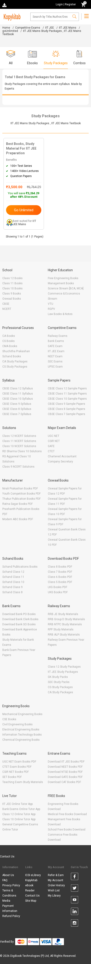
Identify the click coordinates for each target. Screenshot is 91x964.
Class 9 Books (11, 293)
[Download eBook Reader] (4, 4)
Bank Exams (56, 341)
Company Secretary (60, 461)
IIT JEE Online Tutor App (17, 804)
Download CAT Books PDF (64, 782)
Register (70, 4)
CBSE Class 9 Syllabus (16, 403)
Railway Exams (57, 336)
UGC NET (53, 436)
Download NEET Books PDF (65, 766)
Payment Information (9, 908)
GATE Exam (55, 346)
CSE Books (9, 719)
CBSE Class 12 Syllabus (17, 388)
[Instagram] (74, 923)
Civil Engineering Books (17, 724)
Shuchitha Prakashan (16, 351)
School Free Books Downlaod (66, 829)
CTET (51, 451)
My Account (55, 880)
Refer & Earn (56, 875)
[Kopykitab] (11, 16)
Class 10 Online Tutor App (18, 819)
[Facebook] (74, 877)
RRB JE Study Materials (63, 614)
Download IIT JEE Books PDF (66, 761)
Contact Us (7, 856)
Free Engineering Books (63, 278)
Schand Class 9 (12, 587)
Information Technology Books (22, 734)
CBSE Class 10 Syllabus (17, 398)
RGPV (51, 309)
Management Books (61, 283)
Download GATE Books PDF (65, 777)
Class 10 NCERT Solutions (19, 446)
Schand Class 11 (13, 577)
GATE (51, 446)
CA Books (8, 336)
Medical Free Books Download (67, 814)
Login (59, 4)
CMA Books (9, 346)
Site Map (30, 900)
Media (6, 900)
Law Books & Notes (60, 314)
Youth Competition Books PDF (21, 493)
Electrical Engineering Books (20, 729)
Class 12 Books (12, 278)
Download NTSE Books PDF (65, 771)
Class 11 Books (12, 283)
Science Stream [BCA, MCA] (66, 288)
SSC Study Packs (59, 682)
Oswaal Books (11, 298)
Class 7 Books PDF (60, 571)
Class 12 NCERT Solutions (19, 436)
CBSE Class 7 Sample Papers (66, 414)
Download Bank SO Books (19, 624)
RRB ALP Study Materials (64, 634)
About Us (8, 875)
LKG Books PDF (57, 587)
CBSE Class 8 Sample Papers (66, 409)
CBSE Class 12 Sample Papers (67, 388)
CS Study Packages (14, 366)
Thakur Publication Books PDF (21, 498)
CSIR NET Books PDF (15, 771)
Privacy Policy (11, 885)
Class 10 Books (12, 288)
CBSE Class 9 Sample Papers (66, 403)
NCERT (6, 309)
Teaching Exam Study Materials (22, 782)
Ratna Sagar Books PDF (17, 503)
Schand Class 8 (12, 592)
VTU (50, 303)
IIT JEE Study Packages (63, 671)
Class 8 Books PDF (60, 566)
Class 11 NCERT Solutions (19, 441)
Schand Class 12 (13, 571)
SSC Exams (55, 361)
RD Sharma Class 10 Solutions (22, 451)
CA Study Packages (15, 361)
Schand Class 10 (13, 582)
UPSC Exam (55, 366)
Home (6, 27)
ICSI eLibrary (33, 875)
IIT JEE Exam (56, 351)
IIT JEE (49, 27)
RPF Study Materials (61, 629)
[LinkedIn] (74, 912)
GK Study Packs (58, 677)
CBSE (5, 303)
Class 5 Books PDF (60, 582)
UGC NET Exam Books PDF (19, 761)
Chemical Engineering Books (21, 739)
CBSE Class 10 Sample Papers (67, 398)
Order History (56, 885)
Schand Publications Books (20, 566)
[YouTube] (74, 900)
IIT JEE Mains (67, 27)
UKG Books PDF (58, 592)
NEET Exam (55, 356)
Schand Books (11, 356)
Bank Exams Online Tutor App (21, 809)
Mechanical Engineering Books (22, 714)
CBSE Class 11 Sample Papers (67, 393)
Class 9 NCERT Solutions (18, 466)
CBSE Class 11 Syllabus (17, 393)
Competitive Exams (27, 27)
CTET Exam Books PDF (17, 766)
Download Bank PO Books (19, 614)
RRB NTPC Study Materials (65, 624)
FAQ (4, 880)
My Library (54, 895)
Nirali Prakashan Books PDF (20, 488)
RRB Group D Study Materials (66, 619)
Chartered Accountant (62, 456)
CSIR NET (54, 441)
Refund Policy (11, 916)
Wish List (54, 890)
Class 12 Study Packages (64, 666)
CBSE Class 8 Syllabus (16, 409)
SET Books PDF (12, 777)
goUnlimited (10, 31)
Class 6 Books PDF (60, 577)
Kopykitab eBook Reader (31, 885)
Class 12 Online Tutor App (18, 814)
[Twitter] (74, 889)
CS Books (8, 341)
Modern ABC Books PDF (17, 519)
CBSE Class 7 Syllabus (16, 414)
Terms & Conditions (9, 893)
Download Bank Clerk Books (20, 619)
